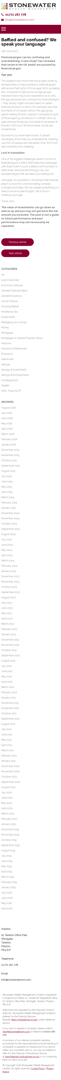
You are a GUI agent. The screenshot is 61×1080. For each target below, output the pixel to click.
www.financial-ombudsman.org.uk (22, 1056)
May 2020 (6, 803)
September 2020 (10, 781)
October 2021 (8, 713)
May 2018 (6, 903)
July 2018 (6, 892)
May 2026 (6, 423)
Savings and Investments (15, 374)
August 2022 (8, 660)
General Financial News (14, 290)
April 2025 (7, 492)
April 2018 (6, 908)
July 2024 (6, 539)
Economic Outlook (12, 285)
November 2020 (10, 771)
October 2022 (9, 650)
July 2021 (6, 729)
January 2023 (8, 634)
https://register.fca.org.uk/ (24, 1019)
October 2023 (9, 586)
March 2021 (7, 750)
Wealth (5, 385)
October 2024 (9, 523)
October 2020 (9, 776)
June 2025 (7, 481)
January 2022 (8, 697)
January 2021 (8, 760)
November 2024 (10, 518)
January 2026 (8, 444)
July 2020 (6, 792)
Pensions (6, 343)
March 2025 (7, 497)
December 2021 (10, 702)
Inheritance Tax (9, 311)
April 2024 (7, 555)
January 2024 (8, 571)
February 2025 (9, 502)
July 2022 (6, 665)
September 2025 (10, 465)
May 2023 (6, 613)
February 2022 (9, 692)
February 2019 (9, 882)
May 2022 (6, 676)
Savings (5, 364)
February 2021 (9, 755)
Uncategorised (9, 380)
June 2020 (7, 797)
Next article (15, 253)
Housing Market (10, 306)
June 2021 (6, 734)
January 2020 (8, 824)
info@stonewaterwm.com (19, 19)
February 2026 (9, 439)
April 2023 (7, 618)
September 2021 (10, 718)
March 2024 (7, 560)
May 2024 (6, 550)
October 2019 (9, 839)
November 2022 (10, 644)
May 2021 (6, 739)
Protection (7, 353)
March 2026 (7, 434)
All (2, 274)
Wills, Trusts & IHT (11, 390)
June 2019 (6, 861)
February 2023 (9, 629)
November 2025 (10, 455)
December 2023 (10, 576)
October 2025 (9, 460)
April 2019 (6, 871)
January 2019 (8, 887)
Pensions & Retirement (14, 348)
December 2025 (10, 449)
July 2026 (6, 412)
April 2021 (6, 745)
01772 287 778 (15, 14)
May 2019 (6, 866)
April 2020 (7, 808)
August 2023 (8, 597)
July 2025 (6, 476)
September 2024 (10, 528)
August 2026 (8, 407)
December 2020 (10, 766)
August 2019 (8, 850)
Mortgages (7, 332)
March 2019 (7, 876)
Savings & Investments (14, 369)
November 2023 (10, 581)
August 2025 (8, 470)
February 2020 (9, 818)
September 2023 (10, 592)
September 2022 (10, 655)
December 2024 (10, 513)
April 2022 (6, 681)
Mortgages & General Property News (22, 338)
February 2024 (9, 565)
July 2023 (6, 602)
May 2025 (6, 486)
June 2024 (7, 544)
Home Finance (9, 301)
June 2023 (7, 608)
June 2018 (7, 897)
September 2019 (10, 845)
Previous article (17, 242)
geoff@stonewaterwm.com (16, 1031)
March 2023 (7, 623)
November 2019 (10, 834)
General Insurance (11, 295)
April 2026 (7, 428)
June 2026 (7, 418)
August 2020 (8, 787)
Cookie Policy (38, 1068)
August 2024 (8, 534)
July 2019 (6, 855)
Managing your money (14, 322)
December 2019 (10, 829)
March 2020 (7, 813)
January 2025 (8, 507)
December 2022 (10, 639)
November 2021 (10, 708)
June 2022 (7, 671)
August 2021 (8, 723)
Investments (8, 317)
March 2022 (7, 687)
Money (5, 327)
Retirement (7, 359)
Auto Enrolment (10, 280)
